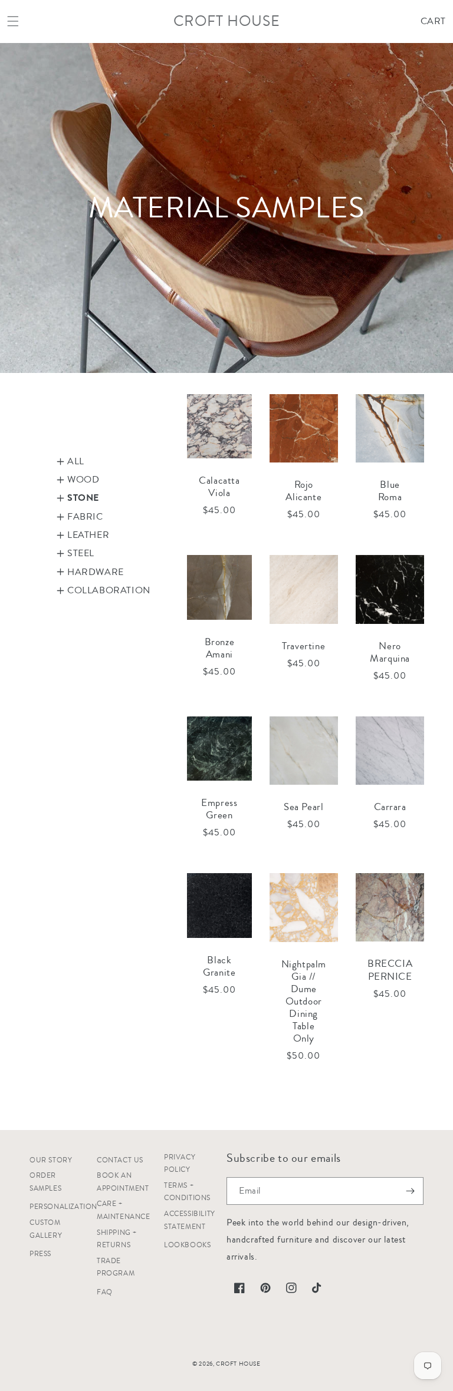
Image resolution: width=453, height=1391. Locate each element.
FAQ (105, 1292)
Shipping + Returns (117, 1239)
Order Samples (45, 1182)
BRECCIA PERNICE (389, 969)
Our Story (50, 1160)
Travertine (303, 646)
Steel (80, 553)
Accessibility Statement (189, 1220)
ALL (75, 461)
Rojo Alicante (303, 490)
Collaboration (101, 590)
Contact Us (120, 1160)
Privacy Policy (179, 1163)
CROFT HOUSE (238, 1364)
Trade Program (115, 1267)
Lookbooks (187, 1245)
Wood (83, 479)
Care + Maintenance (123, 1210)
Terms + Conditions (187, 1192)
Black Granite (219, 966)
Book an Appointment (123, 1182)
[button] (13, 21)
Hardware (95, 572)
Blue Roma (390, 490)
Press (40, 1254)
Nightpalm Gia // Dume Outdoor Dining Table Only (303, 1001)
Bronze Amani (220, 648)
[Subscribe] (410, 1191)
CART (433, 21)
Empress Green (219, 809)
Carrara (390, 807)
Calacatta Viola (219, 486)
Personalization (63, 1207)
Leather (88, 534)
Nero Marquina (390, 652)
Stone (83, 497)
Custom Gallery (45, 1229)
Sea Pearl (303, 807)
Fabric (85, 516)
